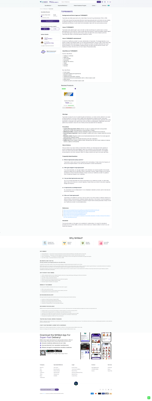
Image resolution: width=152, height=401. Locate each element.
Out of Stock (68, 107)
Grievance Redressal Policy (77, 372)
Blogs (41, 370)
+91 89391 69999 (94, 369)
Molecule (45, 8)
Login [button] (110, 1)
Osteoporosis (56, 374)
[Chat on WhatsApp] (149, 398)
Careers (93, 370)
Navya (109, 369)
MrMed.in (44, 393)
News (41, 375)
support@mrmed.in (95, 367)
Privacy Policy (74, 367)
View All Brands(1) (49, 21)
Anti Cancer (56, 367)
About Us (41, 367)
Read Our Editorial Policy (51, 52)
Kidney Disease (57, 370)
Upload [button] (99, 1)
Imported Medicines (62, 5)
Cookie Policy (74, 375)
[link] (41, 8)
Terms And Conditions (76, 369)
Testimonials (42, 377)
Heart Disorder (56, 372)
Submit (57, 389)
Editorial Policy (74, 374)
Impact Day (110, 370)
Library (93, 5)
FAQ (41, 369)
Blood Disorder (57, 369)
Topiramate (51, 8)
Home (41, 8)
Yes (46, 28)
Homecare (110, 367)
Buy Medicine (48, 5)
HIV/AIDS (55, 375)
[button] (102, 2)
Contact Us (42, 372)
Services (104, 5)
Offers (41, 374)
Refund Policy (74, 370)
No (55, 28)
